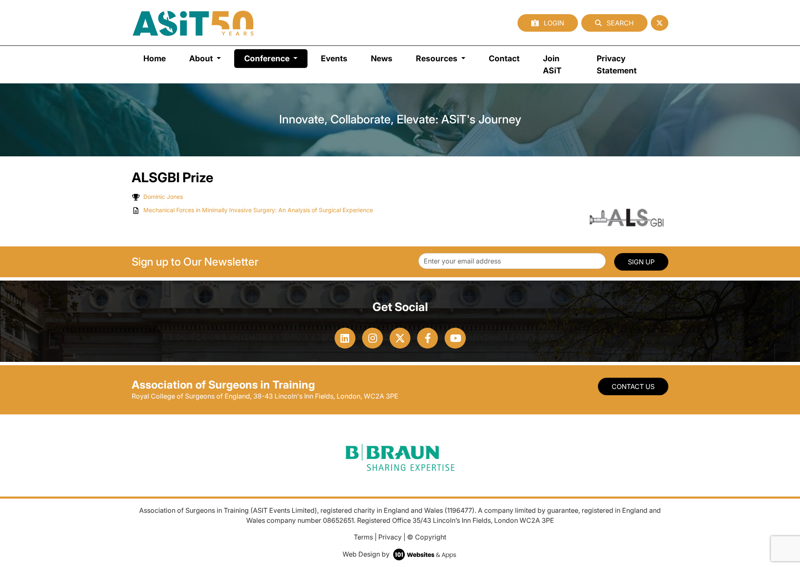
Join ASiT (552, 64)
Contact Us (633, 386)
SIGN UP (641, 262)
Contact (504, 58)
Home (154, 58)
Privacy (390, 537)
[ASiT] (193, 23)
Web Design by (366, 554)
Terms (363, 537)
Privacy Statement (617, 64)
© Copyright (426, 537)
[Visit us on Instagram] (372, 338)
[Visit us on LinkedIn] (345, 338)
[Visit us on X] (400, 338)
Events (334, 58)
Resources (437, 58)
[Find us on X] (659, 23)
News (381, 58)
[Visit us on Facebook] (427, 338)
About (202, 58)
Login (553, 23)
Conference (276, 58)
